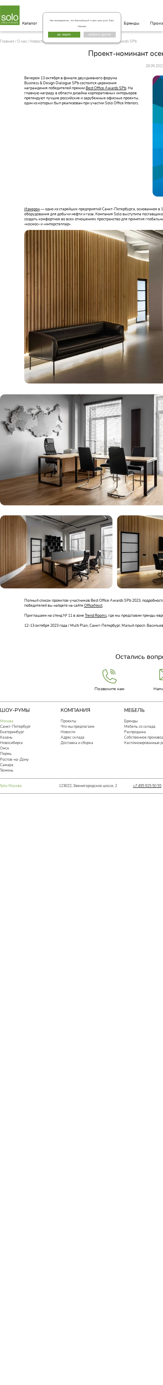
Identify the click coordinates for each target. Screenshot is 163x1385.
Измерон (32, 209)
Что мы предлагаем (77, 726)
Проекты (68, 721)
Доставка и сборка (77, 742)
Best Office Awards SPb (106, 88)
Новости (68, 731)
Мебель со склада (139, 726)
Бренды (131, 23)
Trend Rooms (96, 615)
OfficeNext (93, 605)
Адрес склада (72, 737)
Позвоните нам (109, 689)
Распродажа (135, 731)
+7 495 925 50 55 (147, 785)
